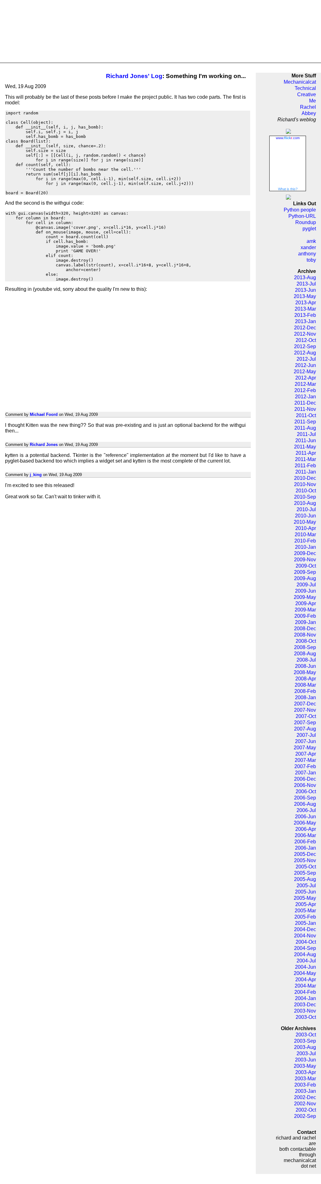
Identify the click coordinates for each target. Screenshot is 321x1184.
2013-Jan (305, 321)
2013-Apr (305, 302)
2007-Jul (306, 735)
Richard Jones (44, 444)
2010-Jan (305, 547)
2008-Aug (305, 653)
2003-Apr (305, 1072)
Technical (305, 88)
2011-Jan (305, 471)
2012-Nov (305, 334)
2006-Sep (305, 797)
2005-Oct (306, 866)
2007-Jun (305, 741)
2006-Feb (305, 841)
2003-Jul (306, 1053)
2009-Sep (305, 572)
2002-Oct (306, 1110)
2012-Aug (305, 352)
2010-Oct (306, 490)
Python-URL (302, 216)
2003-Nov (305, 1011)
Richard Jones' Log (134, 76)
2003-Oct (306, 1017)
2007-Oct (306, 716)
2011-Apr (306, 453)
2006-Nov (305, 785)
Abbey (309, 113)
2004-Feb (305, 992)
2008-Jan (305, 697)
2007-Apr (305, 754)
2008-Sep (305, 647)
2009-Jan (305, 622)
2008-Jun (305, 666)
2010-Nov (305, 484)
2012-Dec (305, 327)
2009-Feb (305, 616)
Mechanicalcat (300, 82)
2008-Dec (305, 628)
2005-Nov (305, 860)
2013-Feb (305, 315)
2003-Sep (305, 1041)
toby (311, 260)
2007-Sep (305, 722)
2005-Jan (305, 923)
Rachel (308, 107)
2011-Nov (305, 409)
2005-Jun (305, 891)
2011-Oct (306, 415)
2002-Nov (305, 1103)
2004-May (305, 973)
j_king (36, 474)
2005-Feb (305, 916)
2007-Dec (305, 703)
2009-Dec (305, 553)
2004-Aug (305, 954)
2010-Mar (305, 534)
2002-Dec (305, 1097)
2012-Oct (306, 340)
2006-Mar (305, 835)
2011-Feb (305, 465)
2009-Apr (305, 603)
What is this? (287, 189)
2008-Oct (306, 641)
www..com (288, 138)
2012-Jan (305, 396)
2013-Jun (305, 290)
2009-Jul (306, 584)
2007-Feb (305, 766)
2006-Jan (305, 848)
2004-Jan (305, 998)
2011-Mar (305, 459)
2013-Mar (305, 309)
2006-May (305, 822)
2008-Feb (305, 691)
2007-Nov (305, 710)
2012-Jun (305, 365)
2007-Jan (305, 772)
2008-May (305, 672)
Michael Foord (44, 414)
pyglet (309, 228)
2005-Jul (306, 885)
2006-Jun (305, 816)
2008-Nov (305, 634)
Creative (306, 94)
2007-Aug (305, 728)
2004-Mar (305, 985)
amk (311, 241)
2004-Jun (305, 967)
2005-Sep (305, 873)
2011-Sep (305, 421)
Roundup (305, 222)
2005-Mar (305, 910)
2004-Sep (305, 948)
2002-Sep (305, 1116)
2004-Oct (306, 942)
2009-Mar (305, 609)
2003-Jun (305, 1059)
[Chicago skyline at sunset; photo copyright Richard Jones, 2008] (160, 31)
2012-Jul (306, 359)
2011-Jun (305, 440)
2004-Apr (305, 979)
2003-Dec (305, 1004)
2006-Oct (306, 791)
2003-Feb (305, 1084)
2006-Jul (306, 810)
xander (308, 247)
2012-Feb (305, 390)
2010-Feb (305, 540)
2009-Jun (305, 591)
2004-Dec (305, 929)
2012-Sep (305, 346)
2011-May (305, 446)
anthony (307, 253)
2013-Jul (306, 283)
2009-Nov (305, 559)
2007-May (305, 747)
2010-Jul (306, 509)
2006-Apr (305, 829)
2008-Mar (305, 685)
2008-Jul (306, 660)
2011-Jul (306, 434)
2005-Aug (305, 879)
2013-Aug (305, 277)
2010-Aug (305, 503)
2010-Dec (305, 478)
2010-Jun (305, 515)
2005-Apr (305, 904)
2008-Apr (305, 678)
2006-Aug (305, 804)
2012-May (305, 371)
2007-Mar (305, 760)
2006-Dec (305, 779)
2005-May (305, 898)
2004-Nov (305, 935)
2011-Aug (305, 428)
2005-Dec (305, 854)
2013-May (305, 296)
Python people (300, 209)
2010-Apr (305, 528)
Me (312, 100)
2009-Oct (306, 565)
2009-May (305, 597)
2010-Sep (305, 497)
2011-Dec (305, 403)
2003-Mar (305, 1078)
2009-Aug (305, 578)
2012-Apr (305, 377)
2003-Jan (305, 1091)
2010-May (305, 522)
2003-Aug (305, 1047)
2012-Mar (305, 384)
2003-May (305, 1066)
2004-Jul (306, 960)
